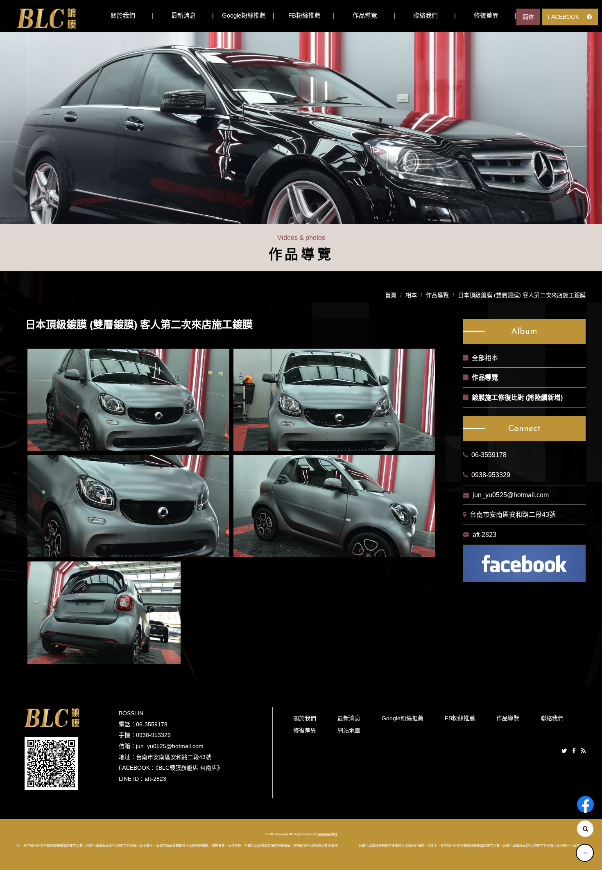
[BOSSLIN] (46, 18)
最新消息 (183, 15)
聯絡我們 (425, 15)
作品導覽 (365, 15)
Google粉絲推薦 (244, 15)
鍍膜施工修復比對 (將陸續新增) (517, 397)
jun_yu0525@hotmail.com (511, 494)
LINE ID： (132, 778)
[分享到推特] (564, 751)
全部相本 (485, 357)
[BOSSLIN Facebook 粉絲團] (585, 804)
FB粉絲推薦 (304, 15)
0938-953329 (490, 474)
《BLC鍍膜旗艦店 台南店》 (189, 767)
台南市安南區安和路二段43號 (513, 514)
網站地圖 (348, 730)
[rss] (583, 751)
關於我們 (123, 15)
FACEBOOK (564, 17)
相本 (411, 295)
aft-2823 (484, 534)
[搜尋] (585, 828)
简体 (528, 17)
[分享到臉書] (574, 751)
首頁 (390, 295)
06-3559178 (489, 454)
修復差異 (486, 15)
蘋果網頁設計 (327, 834)
